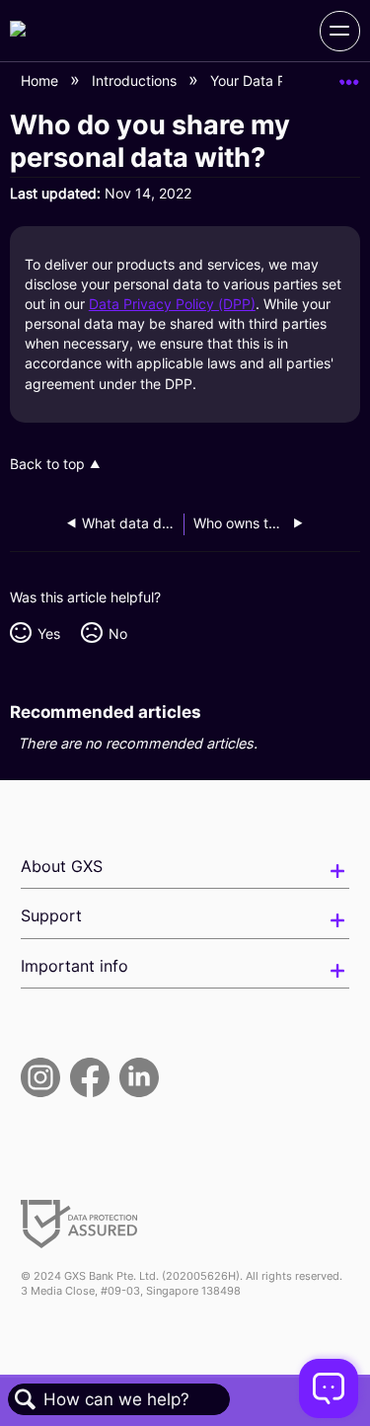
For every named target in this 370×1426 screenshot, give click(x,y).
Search (25, 1400)
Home (41, 80)
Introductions (136, 80)
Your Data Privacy (270, 80)
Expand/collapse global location (349, 75)
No (117, 633)
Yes (48, 633)
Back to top (47, 464)
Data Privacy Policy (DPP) (172, 303)
